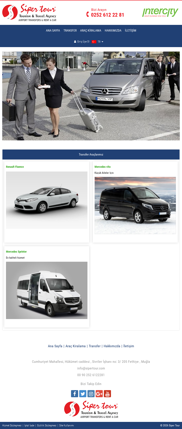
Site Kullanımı (66, 425)
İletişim (128, 346)
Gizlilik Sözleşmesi (46, 425)
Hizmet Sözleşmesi (12, 425)
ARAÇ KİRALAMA (90, 30)
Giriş (79, 41)
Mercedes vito (103, 166)
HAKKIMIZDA (113, 30)
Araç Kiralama (75, 346)
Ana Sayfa (55, 346)
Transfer (95, 346)
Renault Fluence (15, 166)
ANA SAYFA (53, 30)
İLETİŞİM (130, 30)
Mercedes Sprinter (16, 251)
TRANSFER (70, 30)
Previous (8, 102)
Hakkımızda (112, 346)
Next (175, 102)
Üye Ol (86, 41)
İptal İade (29, 425)
